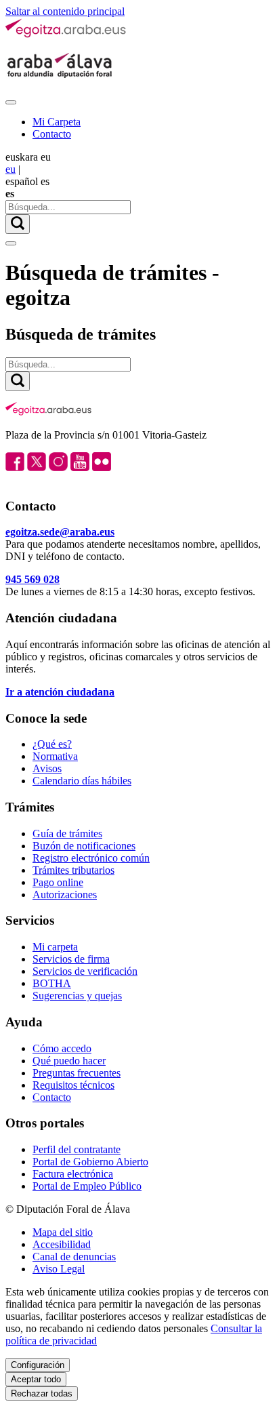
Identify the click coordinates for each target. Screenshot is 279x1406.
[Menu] (10, 102)
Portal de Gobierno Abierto (90, 1161)
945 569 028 (32, 579)
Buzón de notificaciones (84, 845)
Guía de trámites (67, 833)
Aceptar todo (36, 1379)
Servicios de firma (71, 959)
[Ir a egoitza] (66, 35)
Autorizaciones (65, 894)
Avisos (47, 768)
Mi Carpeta (57, 121)
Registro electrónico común (91, 858)
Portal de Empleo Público (87, 1186)
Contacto (52, 134)
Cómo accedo (62, 1048)
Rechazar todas (41, 1393)
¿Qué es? (52, 744)
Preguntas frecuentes (77, 1073)
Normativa (55, 756)
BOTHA (52, 983)
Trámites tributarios (73, 870)
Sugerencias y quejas (77, 995)
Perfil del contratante (77, 1149)
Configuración (37, 1365)
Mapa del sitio (63, 1232)
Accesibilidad (62, 1244)
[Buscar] (17, 224)
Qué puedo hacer (69, 1060)
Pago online (58, 882)
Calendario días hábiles (82, 780)
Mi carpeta (55, 946)
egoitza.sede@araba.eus (59, 532)
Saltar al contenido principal (65, 11)
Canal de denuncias (74, 1256)
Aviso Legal (59, 1268)
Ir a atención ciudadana (59, 692)
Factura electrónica (73, 1174)
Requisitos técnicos (73, 1085)
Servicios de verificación (85, 971)
